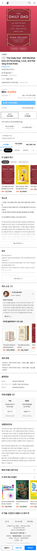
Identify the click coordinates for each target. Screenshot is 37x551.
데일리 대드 (9, 79)
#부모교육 (13, 162)
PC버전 (11, 538)
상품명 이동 (8, 179)
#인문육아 (5, 162)
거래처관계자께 (24, 538)
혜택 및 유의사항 (10, 416)
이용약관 (8, 536)
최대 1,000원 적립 (28, 108)
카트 (34, 3)
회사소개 (16, 538)
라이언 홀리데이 (6, 73)
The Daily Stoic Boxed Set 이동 (23, 337)
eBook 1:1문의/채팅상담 (17, 530)
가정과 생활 (25, 363)
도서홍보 (16, 540)
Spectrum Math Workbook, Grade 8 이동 (8, 496)
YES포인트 (5, 95)
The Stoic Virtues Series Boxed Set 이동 (9, 340)
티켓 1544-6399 (25, 526)
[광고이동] (29, 3)
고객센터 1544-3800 (13, 526)
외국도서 (5, 363)
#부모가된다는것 (23, 162)
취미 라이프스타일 (14, 363)
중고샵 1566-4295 (19, 528)
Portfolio (5, 75)
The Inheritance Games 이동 (22, 494)
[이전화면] (2, 3)
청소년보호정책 (27, 536)
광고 (21, 540)
